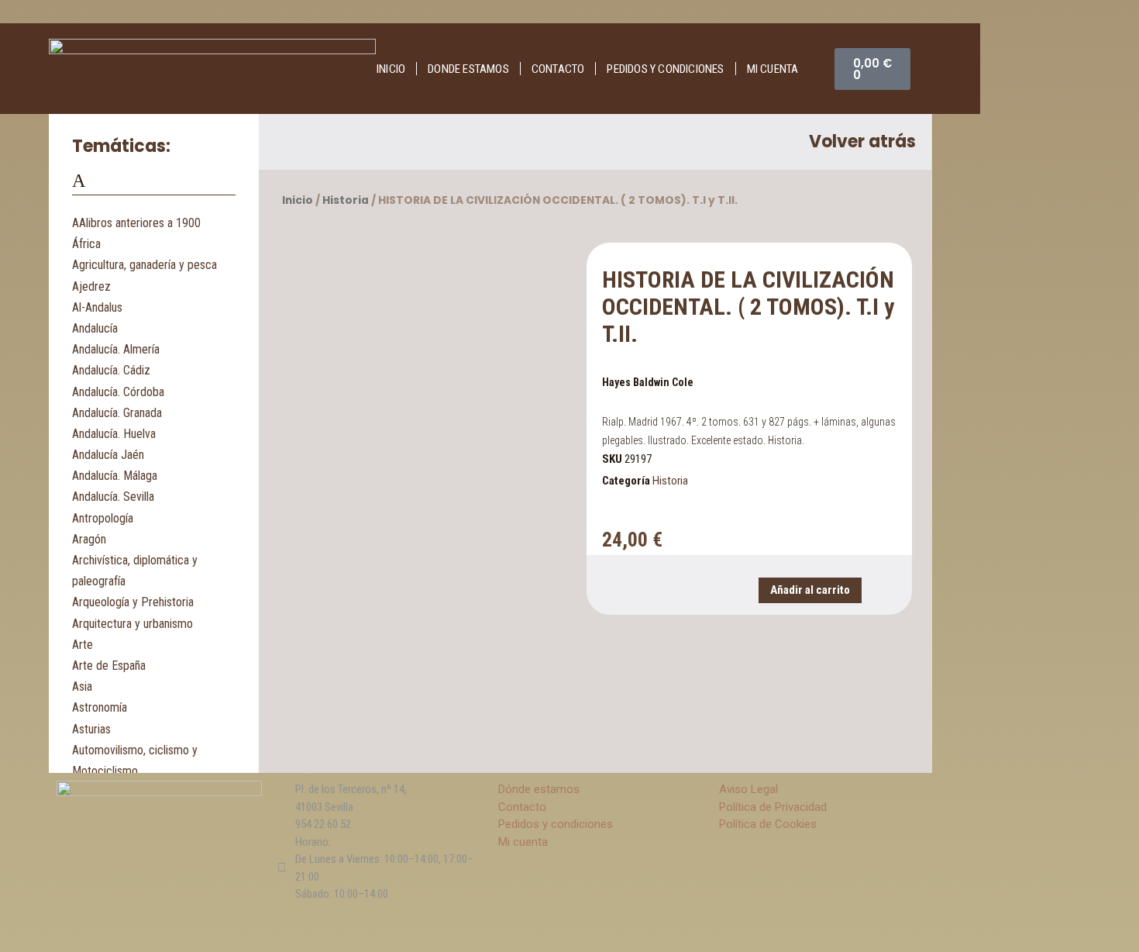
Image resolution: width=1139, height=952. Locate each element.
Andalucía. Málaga (114, 475)
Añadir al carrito (810, 590)
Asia (82, 686)
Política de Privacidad (773, 807)
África (86, 243)
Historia (345, 200)
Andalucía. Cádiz (111, 370)
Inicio (391, 69)
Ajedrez (91, 286)
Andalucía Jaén (108, 454)
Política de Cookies (768, 824)
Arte (82, 644)
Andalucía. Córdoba (118, 392)
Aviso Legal (748, 789)
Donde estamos (468, 69)
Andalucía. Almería (116, 349)
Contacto (558, 69)
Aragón (89, 539)
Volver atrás (862, 141)
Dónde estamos (539, 789)
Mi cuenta (773, 69)
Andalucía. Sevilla (113, 496)
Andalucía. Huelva (114, 433)
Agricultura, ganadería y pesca (144, 264)
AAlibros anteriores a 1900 (136, 223)
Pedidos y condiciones (665, 69)
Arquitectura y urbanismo (132, 623)
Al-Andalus (97, 307)
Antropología (102, 518)
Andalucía (95, 328)
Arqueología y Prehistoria (133, 602)
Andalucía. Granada (117, 412)
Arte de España (109, 665)
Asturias (91, 729)
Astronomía (99, 707)
